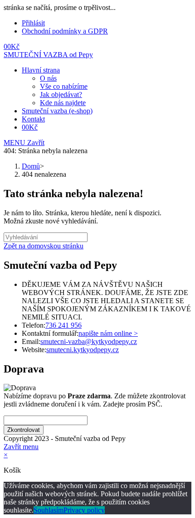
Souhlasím (48, 510)
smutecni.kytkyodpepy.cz (82, 349)
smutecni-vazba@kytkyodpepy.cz (88, 341)
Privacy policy (84, 510)
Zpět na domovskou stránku (43, 246)
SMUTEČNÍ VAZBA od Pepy (48, 54)
